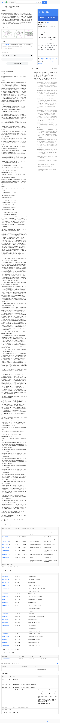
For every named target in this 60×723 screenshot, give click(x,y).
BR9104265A (5, 536)
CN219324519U (5, 602)
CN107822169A (5, 547)
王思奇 (43, 24)
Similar (41, 19)
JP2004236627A (5, 541)
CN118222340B (5, 588)
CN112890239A (5, 560)
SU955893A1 (5, 530)
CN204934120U (5, 544)
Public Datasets (28, 721)
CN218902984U (5, 593)
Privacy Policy (41, 721)
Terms (35, 721)
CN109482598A (5, 579)
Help (47, 721)
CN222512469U (5, 633)
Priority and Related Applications (50, 59)
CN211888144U (5, 596)
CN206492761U (5, 576)
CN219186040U (5, 608)
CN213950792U (5, 599)
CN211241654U (5, 554)
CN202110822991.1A (6, 658)
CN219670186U (5, 628)
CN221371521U (5, 625)
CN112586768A (5, 636)
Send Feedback (20, 721)
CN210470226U (5, 613)
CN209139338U (5, 631)
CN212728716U (5, 557)
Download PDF (43, 17)
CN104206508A (5, 582)
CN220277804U (5, 639)
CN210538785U (5, 550)
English (47, 22)
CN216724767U (5, 642)
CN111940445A (5, 605)
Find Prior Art (52, 17)
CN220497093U (5, 622)
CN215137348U (5, 611)
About (13, 721)
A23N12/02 (6, 44)
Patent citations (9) (45, 58)
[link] (17, 45)
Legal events (51, 58)
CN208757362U (5, 619)
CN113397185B (5, 591)
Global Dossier (52, 61)
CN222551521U (5, 645)
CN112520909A (5, 585)
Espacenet (47, 61)
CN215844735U (5, 616)
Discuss (40, 63)
